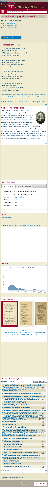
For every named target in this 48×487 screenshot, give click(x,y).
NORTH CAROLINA (7, 217)
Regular (37, 102)
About (2, 482)
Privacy (12, 482)
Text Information (8, 186)
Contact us (21, 478)
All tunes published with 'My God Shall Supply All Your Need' (20, 225)
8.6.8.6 (16, 200)
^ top (45, 104)
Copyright (7, 482)
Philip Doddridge (19, 197)
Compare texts (22, 102)
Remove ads (5, 4)
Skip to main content (6, 1)
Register (42, 7)
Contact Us (18, 482)
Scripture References (24, 186)
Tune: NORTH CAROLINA (9, 25)
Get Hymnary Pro (24, 484)
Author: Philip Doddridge (8, 23)
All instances (5, 471)
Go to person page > (35, 138)
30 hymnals (12, 28)
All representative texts (8, 102)
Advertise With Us (26, 482)
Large (43, 102)
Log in (36, 7)
